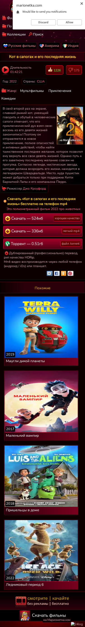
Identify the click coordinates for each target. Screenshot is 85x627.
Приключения (60, 91)
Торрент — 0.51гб (45, 243)
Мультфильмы (32, 91)
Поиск (38, 34)
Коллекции (16, 34)
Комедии (8, 98)
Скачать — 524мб (45, 218)
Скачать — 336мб (45, 231)
